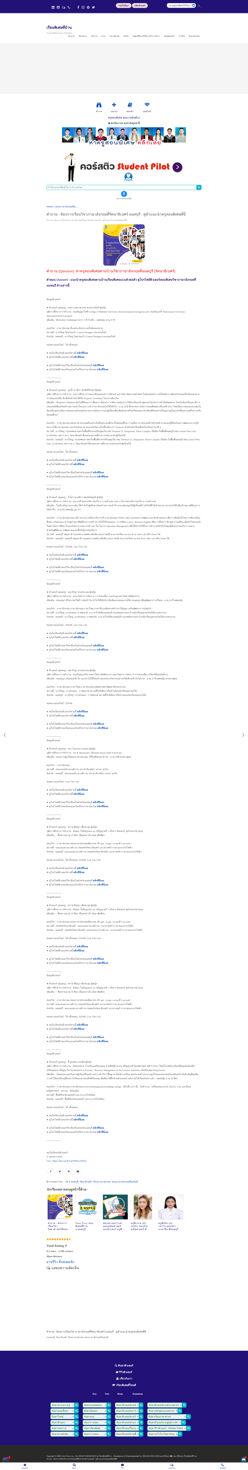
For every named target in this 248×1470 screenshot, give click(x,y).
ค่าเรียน (182, 36)
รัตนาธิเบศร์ (86, 1181)
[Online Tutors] (147, 105)
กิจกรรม (94, 36)
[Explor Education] (98, 105)
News (120, 1394)
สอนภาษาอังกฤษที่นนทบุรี (68, 206)
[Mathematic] (114, 105)
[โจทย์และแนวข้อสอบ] (243, 1459)
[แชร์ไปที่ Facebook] (51, 1171)
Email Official (163, 1456)
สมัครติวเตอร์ (140, 6)
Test (107, 1394)
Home (50, 206)
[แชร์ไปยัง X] (60, 1171)
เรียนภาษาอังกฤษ (102, 1181)
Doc (95, 1394)
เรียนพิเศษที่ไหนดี (125, 1385)
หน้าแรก (71, 36)
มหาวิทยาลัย (114, 36)
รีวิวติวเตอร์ (125, 1372)
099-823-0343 (148, 1456)
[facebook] (78, 7)
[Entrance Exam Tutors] (130, 105)
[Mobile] (69, 7)
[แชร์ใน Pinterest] (69, 1171)
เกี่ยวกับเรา (83, 36)
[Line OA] (63, 7)
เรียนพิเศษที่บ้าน (59, 27)
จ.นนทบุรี (73, 1181)
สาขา (103, 36)
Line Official (177, 1456)
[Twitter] (93, 7)
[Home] (53, 7)
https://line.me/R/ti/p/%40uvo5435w (70, 1161)
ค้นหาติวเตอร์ (194, 36)
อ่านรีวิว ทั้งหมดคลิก (60, 1262)
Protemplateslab (132, 1456)
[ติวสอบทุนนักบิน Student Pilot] (124, 181)
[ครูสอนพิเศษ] (124, 148)
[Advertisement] (124, 68)
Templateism (118, 1456)
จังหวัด (126, 36)
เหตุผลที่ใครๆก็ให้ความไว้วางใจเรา (146, 36)
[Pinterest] (88, 7)
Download (138, 1394)
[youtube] (58, 7)
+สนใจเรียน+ (123, 6)
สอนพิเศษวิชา (169, 36)
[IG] (83, 7)
